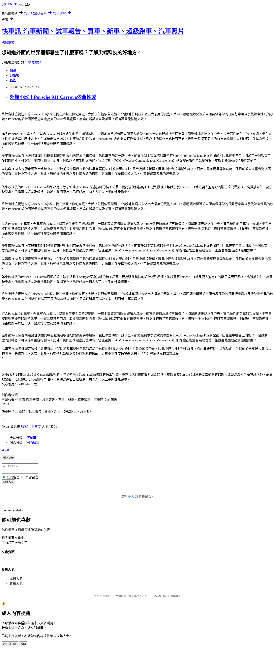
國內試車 (33, 442)
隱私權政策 (160, 596)
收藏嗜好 (34, 62)
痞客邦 (25, 426)
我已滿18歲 (10, 644)
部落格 (14, 75)
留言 (34, 426)
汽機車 (31, 437)
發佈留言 (8, 482)
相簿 (13, 70)
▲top (5, 449)
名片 (13, 80)
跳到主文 (8, 42)
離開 (23, 644)
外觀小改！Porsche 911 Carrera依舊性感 (53, 97)
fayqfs (5, 403)
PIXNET (107, 596)
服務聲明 (176, 596)
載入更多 (8, 457)
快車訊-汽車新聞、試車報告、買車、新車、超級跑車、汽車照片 (93, 31)
